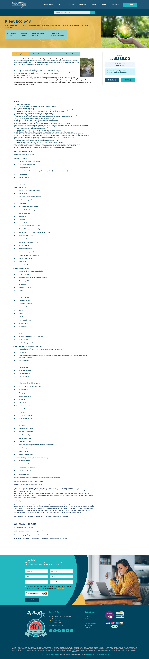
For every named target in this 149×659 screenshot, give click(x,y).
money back (116, 71)
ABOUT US (62, 4)
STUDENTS (94, 4)
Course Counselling (90, 623)
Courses (87, 621)
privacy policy (60, 588)
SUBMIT (32, 600)
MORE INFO (105, 4)
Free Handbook (89, 625)
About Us (87, 616)
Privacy (87, 618)
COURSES (72, 4)
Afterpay (87, 627)
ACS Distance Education (52, 654)
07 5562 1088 (56, 621)
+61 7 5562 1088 (57, 623)
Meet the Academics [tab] (54, 54)
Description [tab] (20, 54)
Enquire (130, 5)
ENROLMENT (82, 4)
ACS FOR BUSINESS (49, 4)
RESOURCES (115, 4)
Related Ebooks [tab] (71, 54)
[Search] (92, 12)
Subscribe (87, 630)
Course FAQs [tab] (37, 54)
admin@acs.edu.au (57, 625)
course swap (117, 72)
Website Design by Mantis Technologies (97, 654)
